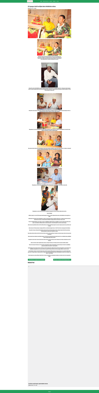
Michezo (58, 1)
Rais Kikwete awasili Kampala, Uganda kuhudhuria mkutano (38, 383)
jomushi (35, 8)
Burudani (50, 1)
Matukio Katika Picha (46, 1)
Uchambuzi (54, 1)
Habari (41, 1)
